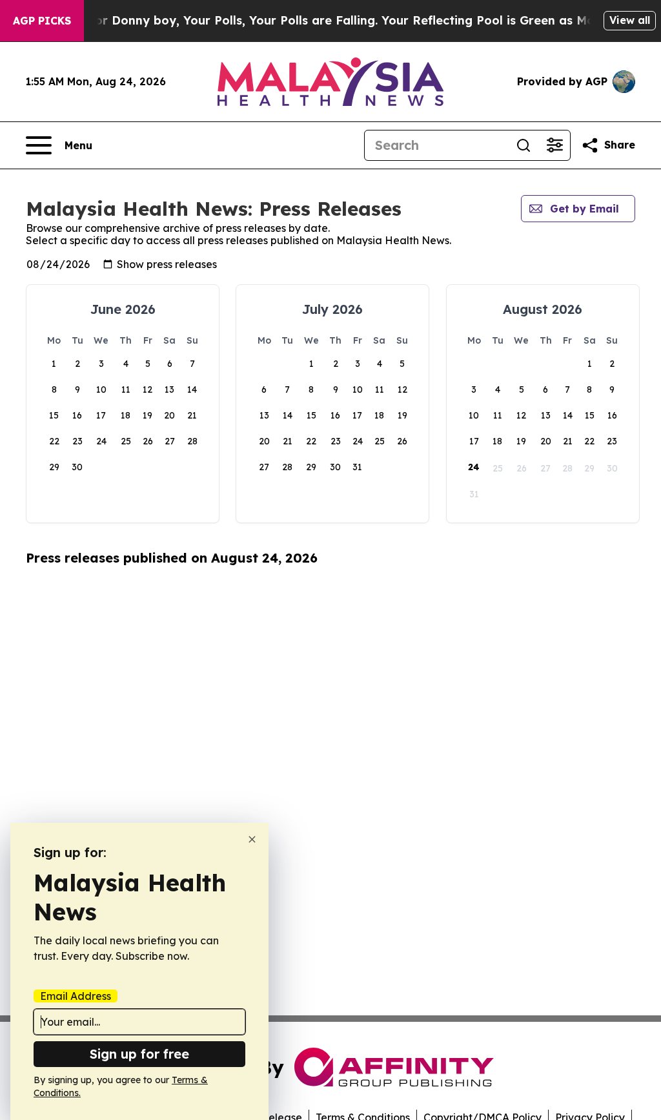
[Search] (523, 145)
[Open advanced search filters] (554, 145)
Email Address (75, 996)
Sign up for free (139, 1054)
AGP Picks (42, 20)
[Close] (252, 839)
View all (629, 20)
